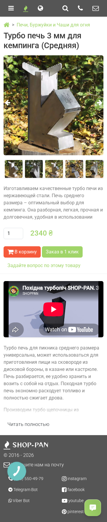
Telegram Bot (25, 489)
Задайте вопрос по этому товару (44, 265)
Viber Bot (21, 500)
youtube (75, 500)
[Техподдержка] (95, 8)
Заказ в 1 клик (62, 252)
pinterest (75, 511)
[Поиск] (65, 8)
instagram (76, 478)
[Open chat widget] (92, 507)
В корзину (25, 252)
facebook (76, 489)
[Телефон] (80, 8)
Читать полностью (28, 424)
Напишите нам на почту (37, 465)
